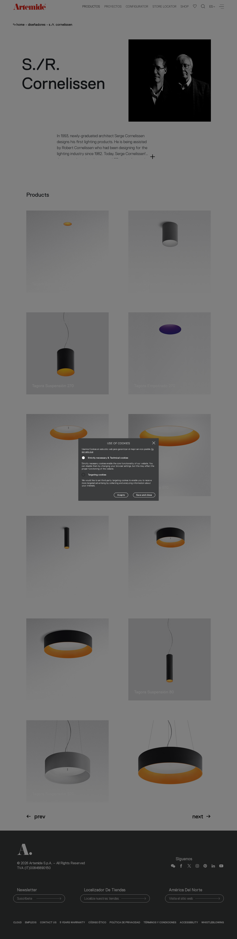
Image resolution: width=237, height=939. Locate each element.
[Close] (153, 443)
